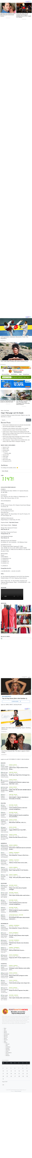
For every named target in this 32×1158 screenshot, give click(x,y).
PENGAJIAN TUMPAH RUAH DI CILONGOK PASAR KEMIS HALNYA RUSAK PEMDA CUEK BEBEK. (17, 425)
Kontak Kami (26, 374)
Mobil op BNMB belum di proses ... (17, 950)
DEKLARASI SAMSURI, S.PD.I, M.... (18, 822)
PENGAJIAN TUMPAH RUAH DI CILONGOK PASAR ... (20, 848)
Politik (4, 456)
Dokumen (8, 1055)
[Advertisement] (16, 36)
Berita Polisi (5, 459)
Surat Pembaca (14, 374)
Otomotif (7, 1044)
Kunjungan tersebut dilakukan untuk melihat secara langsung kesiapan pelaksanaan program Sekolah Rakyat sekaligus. (15, 429)
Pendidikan (16, 852)
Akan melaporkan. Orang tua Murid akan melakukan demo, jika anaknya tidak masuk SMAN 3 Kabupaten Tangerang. (16, 440)
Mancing (6, 1036)
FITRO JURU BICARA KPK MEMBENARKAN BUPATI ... (20, 790)
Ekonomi (6, 453)
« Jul (3, 1084)
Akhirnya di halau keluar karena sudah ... (18, 862)
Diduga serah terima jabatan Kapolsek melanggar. (18, 888)
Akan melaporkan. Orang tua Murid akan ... (19, 855)
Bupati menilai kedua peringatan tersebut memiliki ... (18, 976)
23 (27, 1073)
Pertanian (7, 1048)
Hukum (4, 448)
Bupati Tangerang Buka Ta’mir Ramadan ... (19, 870)
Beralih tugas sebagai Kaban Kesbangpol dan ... (20, 775)
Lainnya (5, 1042)
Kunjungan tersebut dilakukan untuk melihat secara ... (19, 969)
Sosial (4, 458)
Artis (5, 1029)
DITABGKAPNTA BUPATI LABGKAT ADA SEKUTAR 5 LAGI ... (19, 783)
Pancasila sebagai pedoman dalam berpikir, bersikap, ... (19, 936)
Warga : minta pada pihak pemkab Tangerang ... (19, 878)
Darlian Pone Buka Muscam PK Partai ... (18, 837)
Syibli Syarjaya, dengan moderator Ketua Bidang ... (18, 768)
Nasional (4, 454)
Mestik (5, 1038)
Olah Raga (8, 1049)
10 (3, 1070)
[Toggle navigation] (3, 371)
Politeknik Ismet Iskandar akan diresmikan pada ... (19, 943)
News (4, 451)
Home (2, 410)
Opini (20, 374)
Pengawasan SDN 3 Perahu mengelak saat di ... (19, 957)
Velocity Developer (18, 1091)
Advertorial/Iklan (5, 374)
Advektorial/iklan (13, 914)
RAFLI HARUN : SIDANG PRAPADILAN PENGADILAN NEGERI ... (18, 798)
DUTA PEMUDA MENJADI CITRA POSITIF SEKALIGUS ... (19, 918)
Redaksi (7, 1054)
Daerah (4, 447)
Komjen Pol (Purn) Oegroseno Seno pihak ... (19, 990)
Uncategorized (6, 461)
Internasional (6, 1034)
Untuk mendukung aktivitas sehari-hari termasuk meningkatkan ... (18, 808)
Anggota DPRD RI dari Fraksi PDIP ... (18, 829)
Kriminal (4, 450)
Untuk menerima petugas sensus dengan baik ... (20, 982)
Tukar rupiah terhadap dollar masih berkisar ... (20, 895)
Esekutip (11, 772)
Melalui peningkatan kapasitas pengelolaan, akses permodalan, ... (19, 816)
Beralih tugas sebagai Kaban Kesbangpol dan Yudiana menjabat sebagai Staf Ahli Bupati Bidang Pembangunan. (16, 437)
